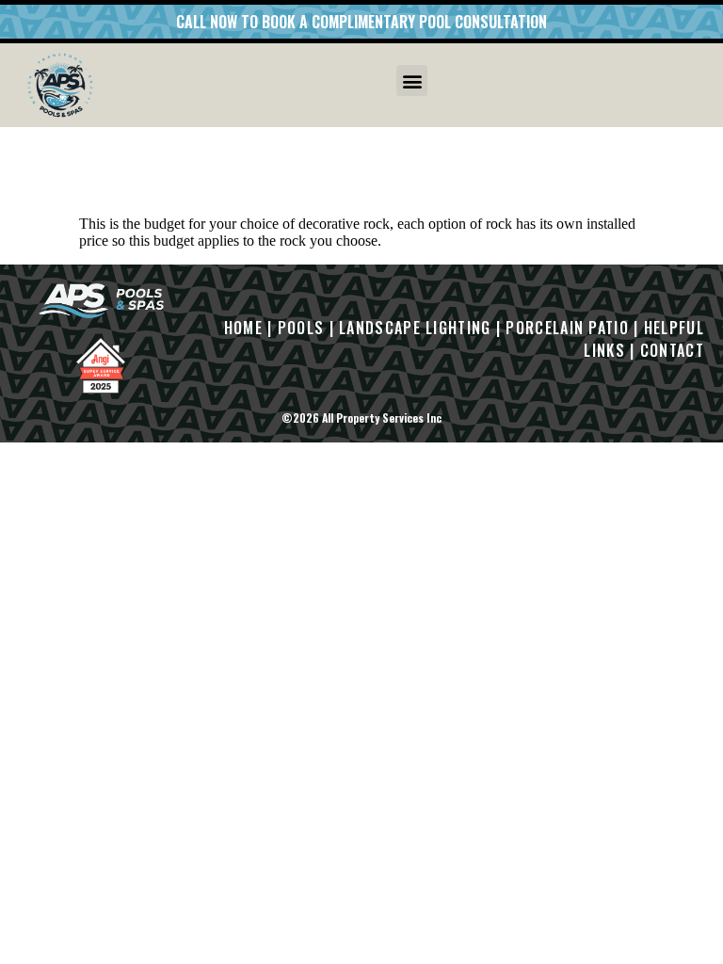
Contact (672, 350)
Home (243, 327)
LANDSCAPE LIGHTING (414, 327)
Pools (301, 327)
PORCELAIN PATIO (567, 327)
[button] (411, 80)
